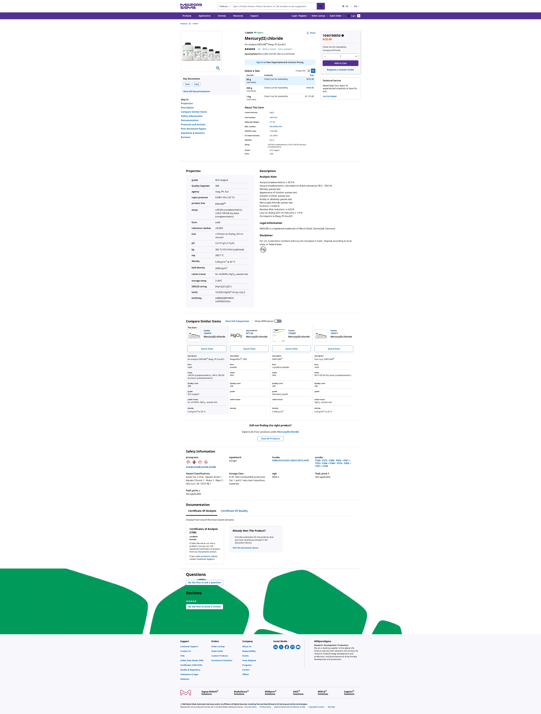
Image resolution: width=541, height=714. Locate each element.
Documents (203, 551)
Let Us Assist (330, 96)
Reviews (185, 137)
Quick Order (335, 15)
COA (187, 84)
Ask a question (285, 49)
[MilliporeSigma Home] (191, 6)
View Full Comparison (237, 321)
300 (217, 185)
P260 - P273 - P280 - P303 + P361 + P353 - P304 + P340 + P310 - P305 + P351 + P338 (333, 463)
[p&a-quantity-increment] (356, 56)
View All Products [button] (270, 438)
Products (184, 23)
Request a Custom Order (340, 69)
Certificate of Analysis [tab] (202, 510)
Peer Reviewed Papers (193, 128)
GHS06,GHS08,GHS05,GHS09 (201, 467)
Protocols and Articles (193, 124)
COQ (196, 84)
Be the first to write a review (205, 607)
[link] (194, 646)
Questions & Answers (193, 132)
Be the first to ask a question (204, 582)
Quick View (207, 348)
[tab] (186, 23)
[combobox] (271, 6)
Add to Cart (340, 63)
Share (312, 32)
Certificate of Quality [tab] (234, 510)
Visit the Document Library (245, 547)
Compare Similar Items (194, 111)
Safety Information (191, 116)
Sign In (259, 62)
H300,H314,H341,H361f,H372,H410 (290, 460)
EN (355, 6)
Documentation (190, 120)
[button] (299, 15)
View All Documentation (196, 91)
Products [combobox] (224, 6)
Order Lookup (318, 15)
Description (187, 107)
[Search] (321, 6)
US (347, 6)
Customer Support (206, 559)
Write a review (269, 49)
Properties (187, 103)
